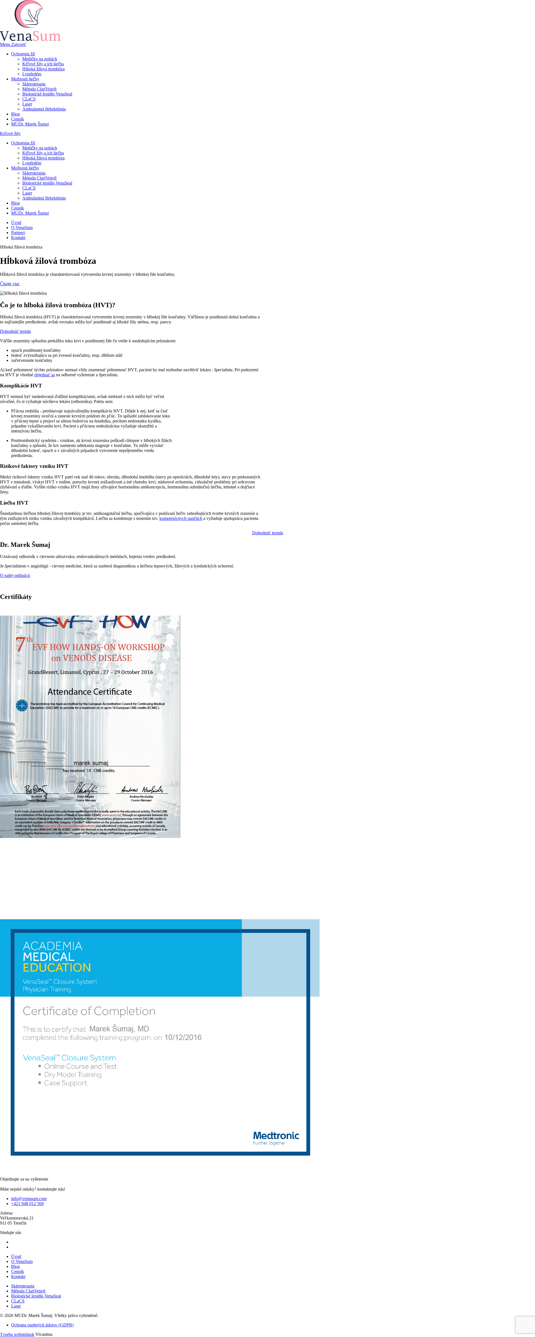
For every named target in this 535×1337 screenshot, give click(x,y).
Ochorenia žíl (23, 53)
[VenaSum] (30, 39)
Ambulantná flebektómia (44, 109)
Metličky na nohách (39, 58)
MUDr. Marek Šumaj (30, 124)
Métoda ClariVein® (39, 89)
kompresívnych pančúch (180, 518)
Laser (27, 104)
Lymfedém (31, 74)
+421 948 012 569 (27, 1203)
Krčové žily (10, 133)
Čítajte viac (10, 283)
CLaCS (29, 99)
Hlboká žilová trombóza (43, 69)
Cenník (17, 119)
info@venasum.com (29, 1198)
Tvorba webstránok (17, 1334)
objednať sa (44, 374)
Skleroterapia (33, 84)
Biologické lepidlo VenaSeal (47, 94)
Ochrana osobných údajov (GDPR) (42, 1325)
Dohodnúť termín (15, 331)
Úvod (16, 222)
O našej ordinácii (15, 575)
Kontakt (18, 237)
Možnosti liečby (25, 79)
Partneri (18, 232)
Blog (15, 114)
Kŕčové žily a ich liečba (43, 64)
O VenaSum (22, 227)
